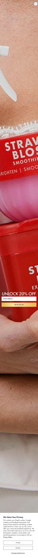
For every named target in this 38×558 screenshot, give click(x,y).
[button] (19, 305)
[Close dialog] (35, 4)
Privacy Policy (7, 537)
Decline (18, 548)
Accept (18, 542)
